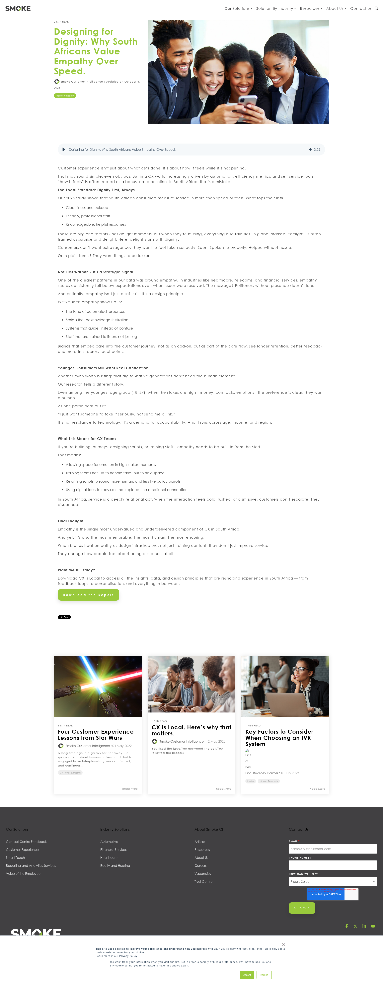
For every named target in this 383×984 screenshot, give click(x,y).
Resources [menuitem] (202, 850)
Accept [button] (247, 974)
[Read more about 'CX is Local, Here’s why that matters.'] (191, 684)
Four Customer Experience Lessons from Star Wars (96, 734)
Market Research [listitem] (269, 781)
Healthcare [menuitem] (108, 858)
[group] (191, 149)
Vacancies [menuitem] (202, 874)
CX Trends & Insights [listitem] (70, 772)
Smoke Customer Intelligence (82, 81)
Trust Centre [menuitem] (203, 882)
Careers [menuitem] (200, 866)
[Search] (376, 8)
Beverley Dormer (265, 773)
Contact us (361, 8)
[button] (64, 150)
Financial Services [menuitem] (113, 850)
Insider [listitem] (250, 781)
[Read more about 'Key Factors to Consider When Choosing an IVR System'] (285, 686)
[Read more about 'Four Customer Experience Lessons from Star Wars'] (98, 686)
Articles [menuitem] (199, 842)
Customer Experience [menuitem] (22, 850)
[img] (310, 149)
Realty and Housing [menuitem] (115, 866)
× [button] (283, 943)
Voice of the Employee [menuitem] (23, 874)
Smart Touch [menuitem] (15, 858)
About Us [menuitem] (201, 858)
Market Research (65, 95)
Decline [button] (264, 974)
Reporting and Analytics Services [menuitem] (31, 866)
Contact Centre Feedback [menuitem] (26, 842)
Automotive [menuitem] (109, 842)
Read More (130, 788)
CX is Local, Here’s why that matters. (191, 730)
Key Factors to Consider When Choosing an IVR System (279, 737)
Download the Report (88, 595)
